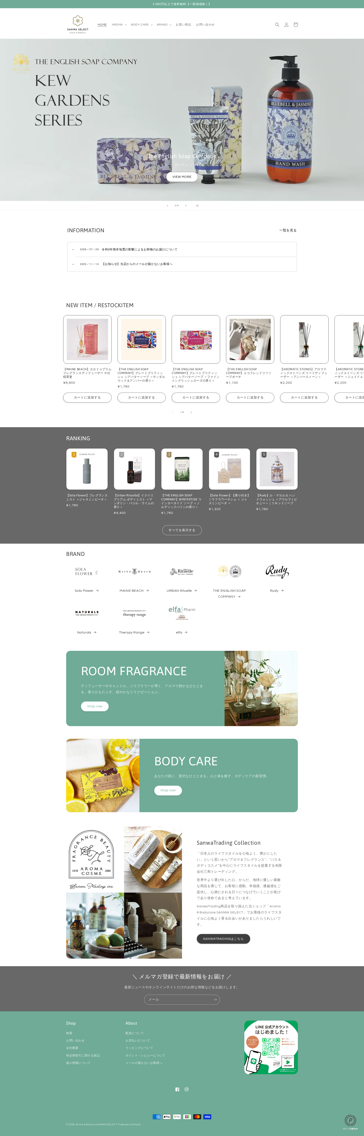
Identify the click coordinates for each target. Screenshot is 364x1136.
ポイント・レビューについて (146, 1055)
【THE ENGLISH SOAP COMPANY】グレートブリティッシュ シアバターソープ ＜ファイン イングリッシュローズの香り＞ (195, 374)
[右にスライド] (191, 412)
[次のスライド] (186, 205)
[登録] (215, 1000)
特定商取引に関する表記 (83, 1055)
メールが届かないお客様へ (144, 1063)
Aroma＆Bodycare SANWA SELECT (96, 1124)
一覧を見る (288, 230)
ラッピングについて (139, 1048)
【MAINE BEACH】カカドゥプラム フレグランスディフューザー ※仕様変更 (87, 372)
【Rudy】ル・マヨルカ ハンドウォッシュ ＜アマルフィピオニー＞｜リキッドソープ (276, 499)
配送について (135, 1033)
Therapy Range (132, 632)
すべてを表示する (182, 530)
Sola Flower (84, 590)
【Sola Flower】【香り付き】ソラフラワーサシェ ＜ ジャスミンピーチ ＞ (229, 499)
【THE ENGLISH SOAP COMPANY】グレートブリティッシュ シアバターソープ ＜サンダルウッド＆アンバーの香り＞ (141, 374)
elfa (179, 632)
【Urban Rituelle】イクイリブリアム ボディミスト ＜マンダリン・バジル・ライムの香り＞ (134, 501)
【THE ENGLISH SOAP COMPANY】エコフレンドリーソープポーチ (249, 372)
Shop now (94, 706)
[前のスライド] (167, 205)
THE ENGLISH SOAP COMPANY (229, 593)
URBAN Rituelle (179, 590)
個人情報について (78, 1063)
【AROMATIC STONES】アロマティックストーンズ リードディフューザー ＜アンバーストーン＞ (303, 372)
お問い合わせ (75, 1040)
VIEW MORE (182, 176)
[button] (118, 24)
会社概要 (72, 1048)
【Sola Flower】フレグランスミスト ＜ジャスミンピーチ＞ (87, 497)
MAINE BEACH (132, 590)
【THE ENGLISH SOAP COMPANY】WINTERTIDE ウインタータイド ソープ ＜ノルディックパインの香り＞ (181, 501)
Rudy (274, 590)
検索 (69, 1033)
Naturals (84, 632)
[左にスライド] (172, 412)
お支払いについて (138, 1040)
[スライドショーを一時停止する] (196, 205)
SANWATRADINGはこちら (223, 938)
